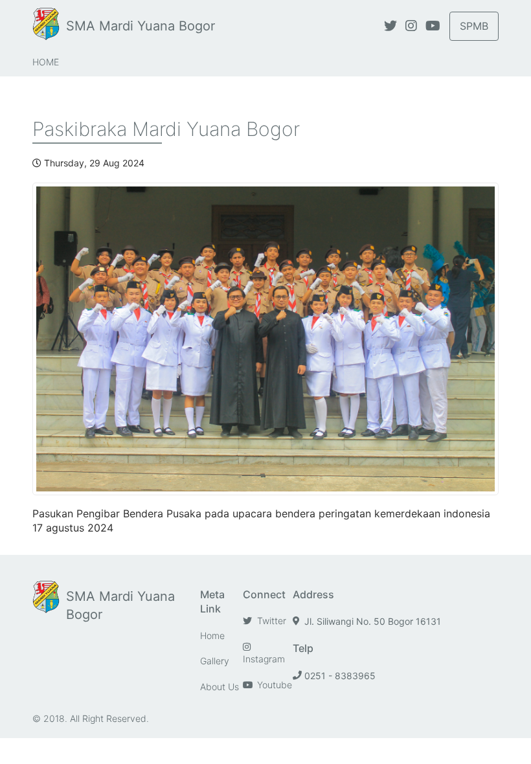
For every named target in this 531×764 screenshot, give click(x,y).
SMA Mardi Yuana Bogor (140, 26)
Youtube (273, 684)
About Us (219, 686)
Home (45, 61)
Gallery (214, 660)
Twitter (270, 620)
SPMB (474, 25)
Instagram (264, 658)
